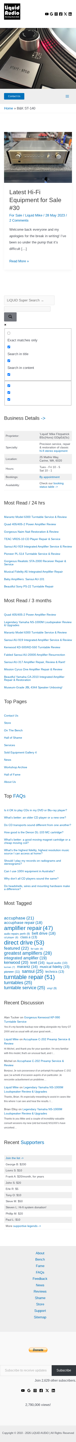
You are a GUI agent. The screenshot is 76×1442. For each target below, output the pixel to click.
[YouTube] (47, 14)
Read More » (19, 261)
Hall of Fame (12, 774)
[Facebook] (61, 14)
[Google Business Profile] (51, 14)
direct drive (24, 942)
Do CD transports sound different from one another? (37, 825)
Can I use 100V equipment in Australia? (29, 871)
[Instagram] (56, 14)
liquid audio (57, 962)
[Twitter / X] (65, 14)
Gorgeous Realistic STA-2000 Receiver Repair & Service (35, 562)
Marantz (27, 967)
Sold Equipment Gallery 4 (20, 752)
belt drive (44, 933)
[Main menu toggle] (67, 96)
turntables (18, 982)
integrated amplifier (25, 958)
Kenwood (16, 962)
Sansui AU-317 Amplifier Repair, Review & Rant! (34, 662)
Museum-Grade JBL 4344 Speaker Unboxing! (33, 687)
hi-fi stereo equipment (53, 450)
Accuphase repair (23, 922)
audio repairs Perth (17, 933)
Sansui (32, 971)
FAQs (19, 796)
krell (37, 963)
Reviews (40, 1291)
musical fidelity (55, 967)
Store (7, 722)
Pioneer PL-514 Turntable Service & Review (32, 553)
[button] (14, 96)
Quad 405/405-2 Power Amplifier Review (30, 524)
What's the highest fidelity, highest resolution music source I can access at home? (36, 851)
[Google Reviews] (29, 1390)
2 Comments (19, 220)
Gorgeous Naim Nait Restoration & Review (31, 531)
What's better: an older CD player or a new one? (35, 817)
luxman (9, 967)
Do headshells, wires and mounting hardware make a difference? (37, 887)
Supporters (32, 1142)
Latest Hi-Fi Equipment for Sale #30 (35, 200)
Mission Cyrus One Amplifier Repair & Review (33, 669)
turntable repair (29, 977)
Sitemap (40, 1317)
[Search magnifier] (10, 316)
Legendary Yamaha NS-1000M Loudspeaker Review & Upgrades (38, 623)
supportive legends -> (27, 1226)
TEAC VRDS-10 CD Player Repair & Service (32, 539)
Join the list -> (15, 1158)
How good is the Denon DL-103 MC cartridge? (33, 832)
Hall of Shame (13, 737)
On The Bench (13, 730)
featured (16, 948)
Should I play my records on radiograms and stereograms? (32, 862)
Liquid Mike (11, 1039)
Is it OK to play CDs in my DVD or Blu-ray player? (35, 810)
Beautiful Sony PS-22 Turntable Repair (29, 586)
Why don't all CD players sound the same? (31, 878)
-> (43, 418)
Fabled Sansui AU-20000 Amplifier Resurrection (34, 654)
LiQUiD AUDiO (10, 21)
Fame (40, 1266)
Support (40, 1311)
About (40, 1253)
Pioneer (12, 971)
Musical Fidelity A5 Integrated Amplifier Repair (33, 571)
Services (9, 745)
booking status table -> (52, 485)
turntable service (24, 987)
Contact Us (11, 715)
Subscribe (64, 1370)
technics (54, 971)
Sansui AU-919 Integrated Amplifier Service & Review (38, 546)
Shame (40, 1298)
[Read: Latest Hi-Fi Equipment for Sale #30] (38, 157)
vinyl (52, 988)
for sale (37, 949)
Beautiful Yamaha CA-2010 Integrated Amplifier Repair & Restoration (34, 678)
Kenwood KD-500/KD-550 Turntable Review (32, 647)
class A (28, 937)
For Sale (15, 215)
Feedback (40, 1279)
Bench (40, 1259)
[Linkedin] (70, 14)
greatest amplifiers (28, 953)
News (7, 759)
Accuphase (19, 918)
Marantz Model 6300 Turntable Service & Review (35, 517)
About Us (10, 781)
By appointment (50, 477)
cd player (11, 937)
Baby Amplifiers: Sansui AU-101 (24, 579)
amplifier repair (28, 928)
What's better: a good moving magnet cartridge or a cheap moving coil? (37, 841)
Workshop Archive (15, 767)
